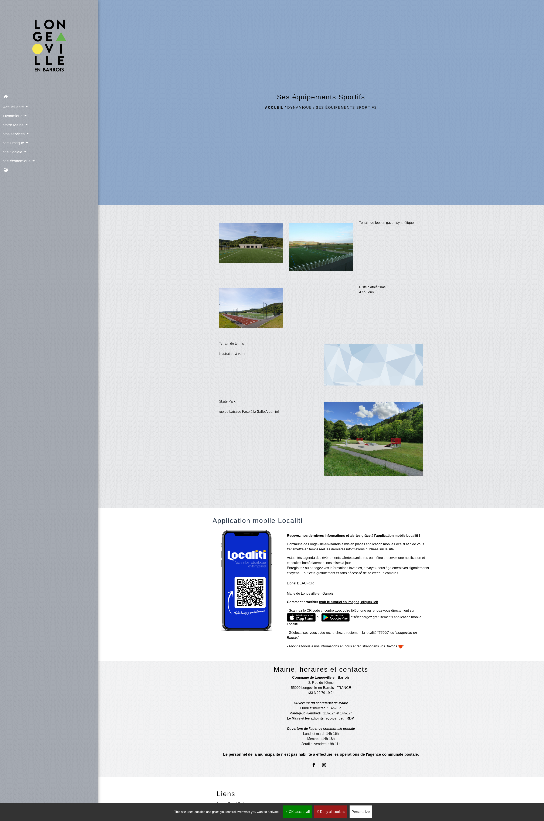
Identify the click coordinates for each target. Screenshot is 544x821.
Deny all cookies (332, 812)
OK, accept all (299, 812)
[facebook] (315, 765)
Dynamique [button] (13, 116)
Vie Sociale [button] (13, 152)
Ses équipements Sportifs (346, 107)
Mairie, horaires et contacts (321, 669)
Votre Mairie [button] (14, 125)
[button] (49, 97)
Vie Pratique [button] (14, 143)
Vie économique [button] (17, 161)
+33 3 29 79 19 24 (320, 693)
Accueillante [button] (14, 107)
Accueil (274, 107)
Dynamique (299, 107)
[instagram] (326, 765)
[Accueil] (49, 46)
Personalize (361, 812)
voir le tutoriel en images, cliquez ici (348, 602)
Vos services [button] (14, 134)
